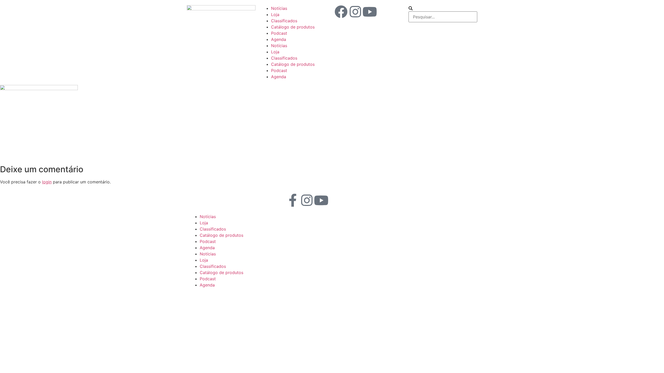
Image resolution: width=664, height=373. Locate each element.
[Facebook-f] (292, 200)
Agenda (278, 39)
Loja (275, 14)
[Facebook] (341, 11)
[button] (443, 8)
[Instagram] (355, 11)
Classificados (284, 20)
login (47, 181)
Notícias (279, 8)
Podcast (279, 33)
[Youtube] (369, 11)
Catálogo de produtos (293, 27)
